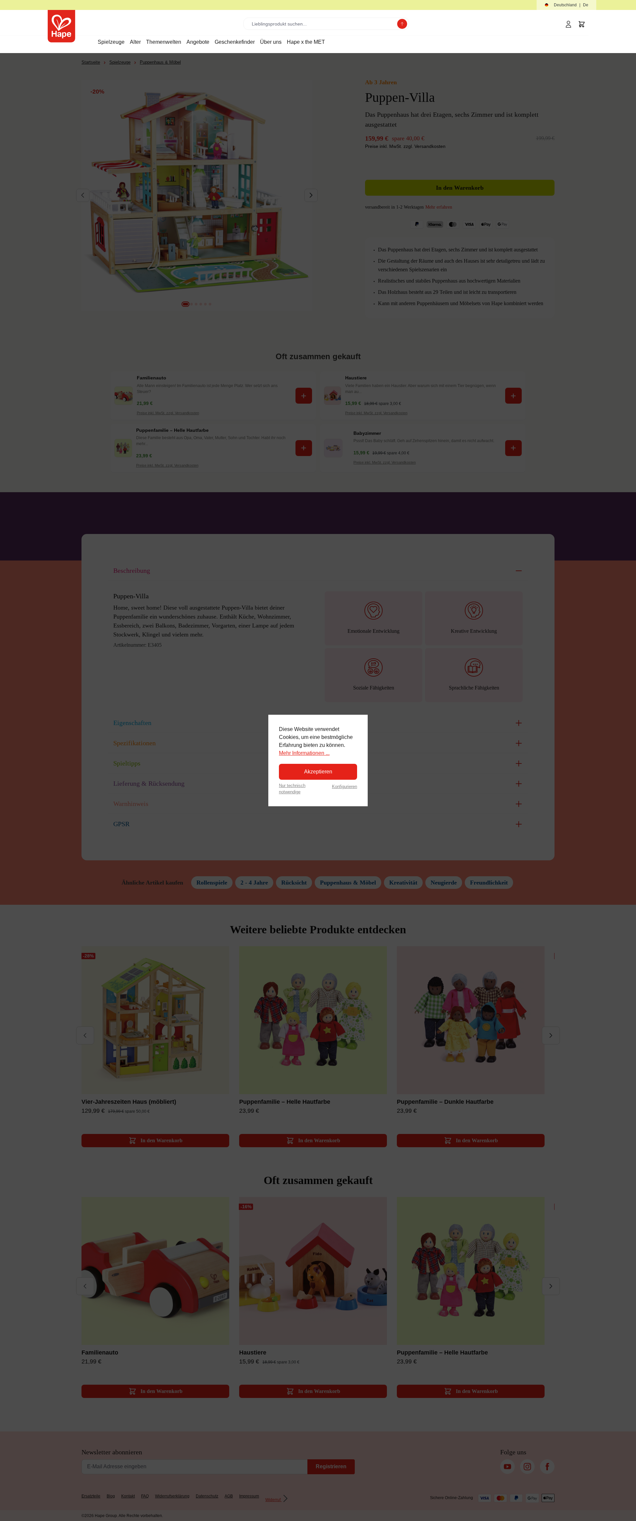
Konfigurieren (344, 786)
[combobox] (321, 24)
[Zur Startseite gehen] (61, 26)
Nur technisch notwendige (292, 788)
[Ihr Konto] (568, 24)
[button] (566, 5)
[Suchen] (402, 24)
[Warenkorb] (581, 24)
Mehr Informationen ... (304, 753)
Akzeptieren (318, 771)
